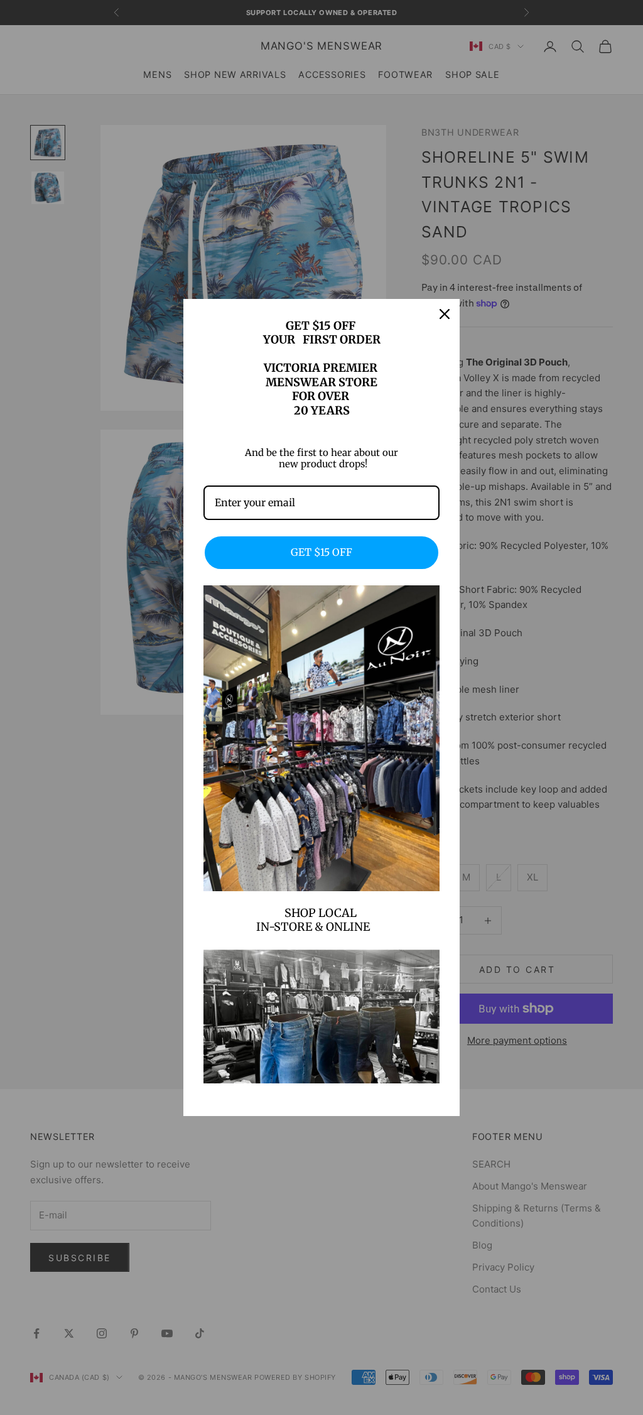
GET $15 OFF (321, 552)
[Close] (445, 314)
